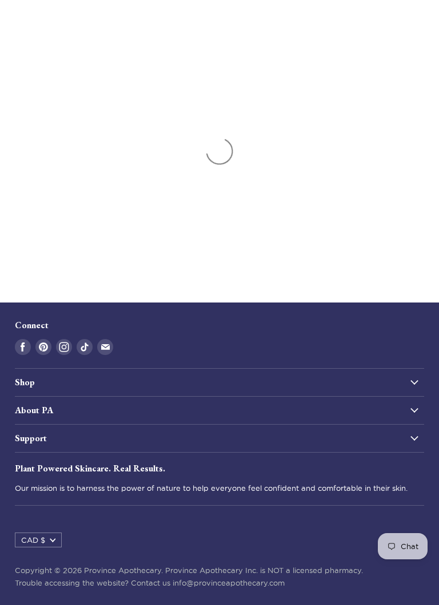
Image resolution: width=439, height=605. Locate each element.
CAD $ (33, 540)
